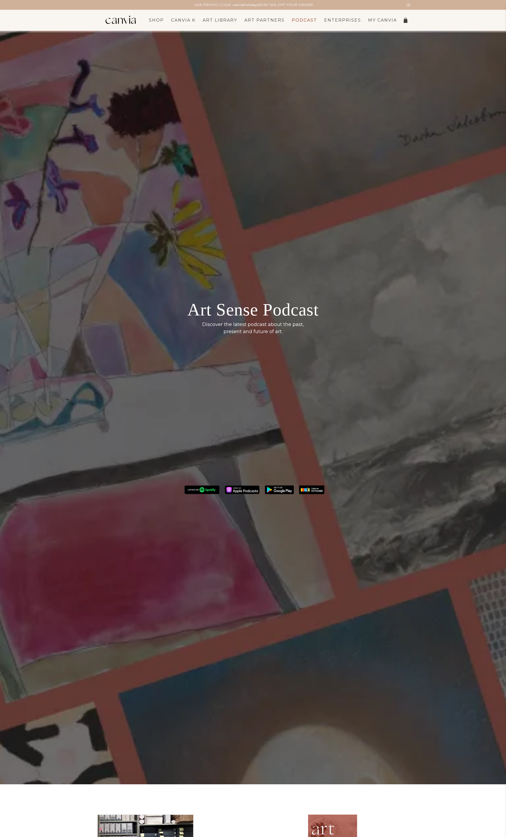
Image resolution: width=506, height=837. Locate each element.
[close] (408, 5)
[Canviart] (121, 20)
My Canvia (382, 20)
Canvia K (183, 20)
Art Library (220, 20)
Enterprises (342, 20)
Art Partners (264, 20)
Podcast (304, 20)
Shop (156, 20)
